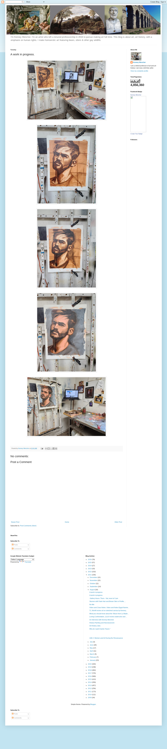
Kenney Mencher (139, 62)
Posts (15, 545)
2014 (90, 682)
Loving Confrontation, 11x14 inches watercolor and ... (108, 617)
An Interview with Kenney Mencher (101, 620)
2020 (90, 664)
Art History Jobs (94, 626)
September (94, 586)
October (93, 583)
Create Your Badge (136, 134)
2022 (90, 572)
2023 (90, 569)
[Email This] (46, 448)
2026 (90, 559)
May (91, 648)
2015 (90, 679)
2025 (90, 562)
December (94, 577)
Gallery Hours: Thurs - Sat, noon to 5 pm (103, 598)
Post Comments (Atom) (28, 526)
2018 (90, 670)
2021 (90, 575)
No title (91, 604)
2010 (90, 695)
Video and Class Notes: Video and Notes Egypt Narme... (109, 607)
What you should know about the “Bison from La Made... (109, 614)
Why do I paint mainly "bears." (99, 629)
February (93, 657)
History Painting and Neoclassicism (101, 623)
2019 (90, 667)
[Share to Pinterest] (56, 448)
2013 (90, 685)
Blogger (93, 704)
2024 (90, 566)
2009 (90, 698)
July (91, 642)
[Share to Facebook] (53, 448)
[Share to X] (51, 448)
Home (67, 522)
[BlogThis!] (48, 448)
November (94, 580)
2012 (90, 688)
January (93, 660)
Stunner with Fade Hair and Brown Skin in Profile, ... (107, 601)
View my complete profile (139, 71)
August (92, 590)
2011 (90, 691)
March (92, 654)
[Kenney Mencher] (138, 132)
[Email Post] (42, 448)
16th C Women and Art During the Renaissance (106, 638)
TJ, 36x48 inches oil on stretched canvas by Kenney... (108, 610)
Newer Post (15, 522)
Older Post (118, 522)
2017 (90, 673)
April (91, 651)
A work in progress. (96, 592)
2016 (90, 676)
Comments (17, 549)
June (92, 645)
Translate (28, 562)
